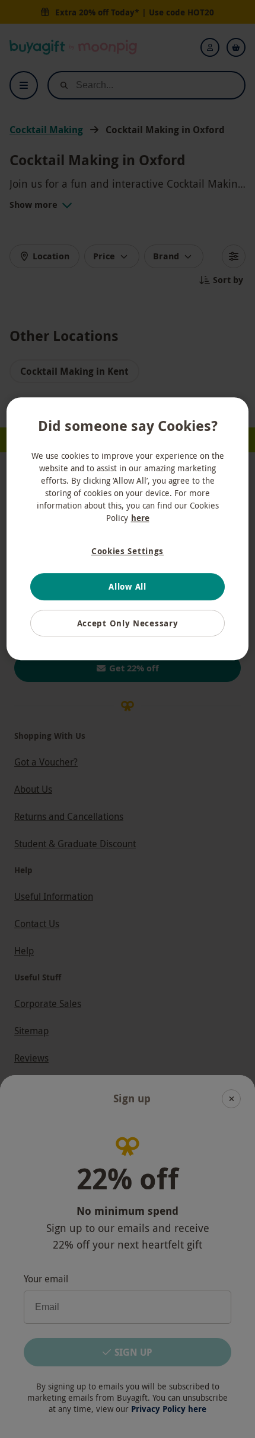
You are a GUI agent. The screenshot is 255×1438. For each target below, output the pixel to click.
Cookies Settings (127, 550)
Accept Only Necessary (128, 623)
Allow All (127, 586)
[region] (128, 529)
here (140, 517)
